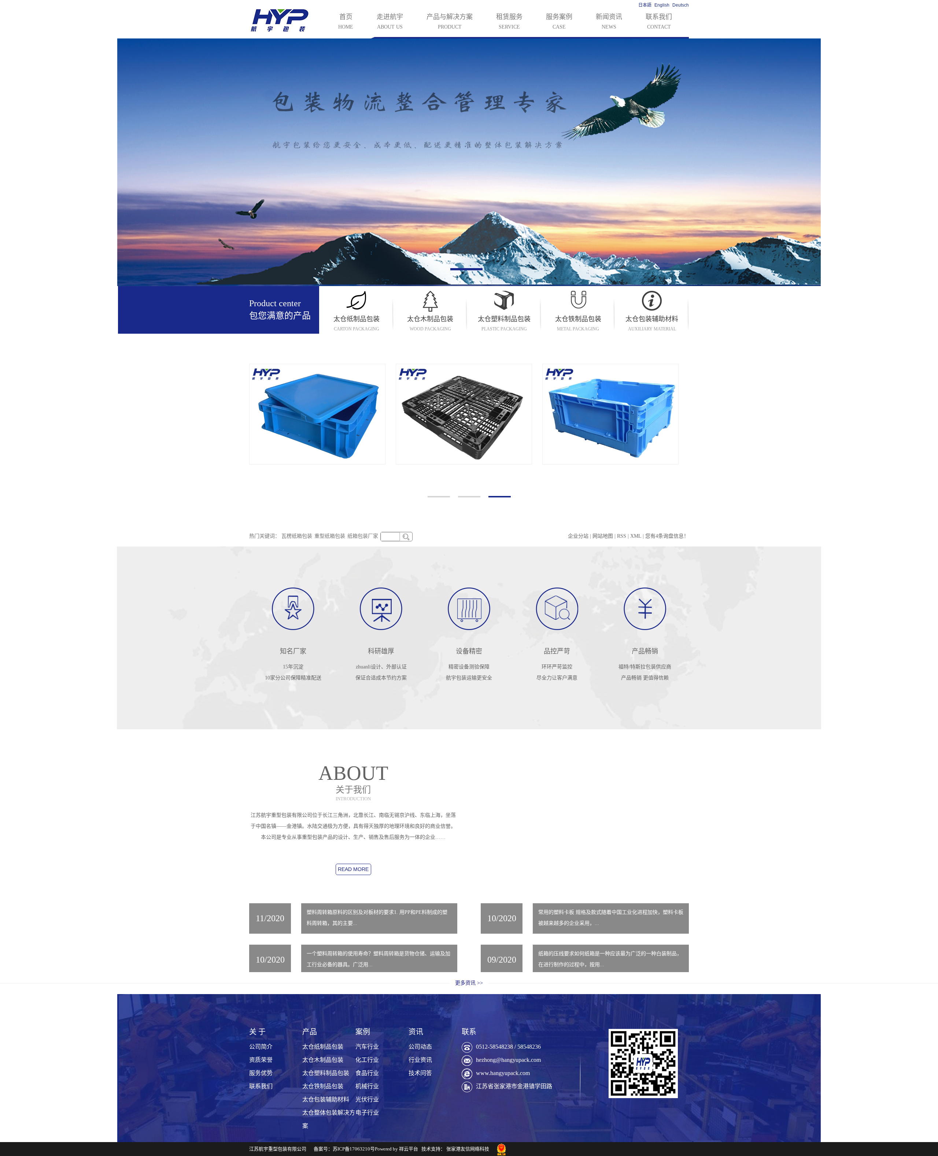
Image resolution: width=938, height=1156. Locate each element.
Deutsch (680, 5)
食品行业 (367, 1073)
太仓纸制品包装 (322, 1047)
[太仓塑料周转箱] (610, 413)
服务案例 (559, 21)
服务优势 (261, 1073)
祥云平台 (408, 1149)
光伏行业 (367, 1099)
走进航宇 (390, 21)
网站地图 (603, 536)
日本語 (644, 5)
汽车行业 (367, 1047)
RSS (621, 536)
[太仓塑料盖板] (317, 413)
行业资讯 (420, 1060)
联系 (469, 1032)
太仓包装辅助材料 (325, 1099)
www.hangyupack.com (503, 1073)
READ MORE (353, 869)
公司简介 (261, 1047)
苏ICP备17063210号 (354, 1149)
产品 (309, 1032)
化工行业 (367, 1060)
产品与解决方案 (449, 21)
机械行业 (367, 1086)
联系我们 (659, 21)
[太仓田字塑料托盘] (464, 413)
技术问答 (420, 1073)
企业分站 (578, 536)
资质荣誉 (261, 1060)
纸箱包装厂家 (362, 536)
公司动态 (420, 1047)
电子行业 (367, 1112)
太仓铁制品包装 (322, 1086)
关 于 (257, 1032)
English (661, 5)
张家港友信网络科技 (467, 1149)
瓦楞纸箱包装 (296, 536)
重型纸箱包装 (329, 536)
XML (635, 536)
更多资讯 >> (469, 983)
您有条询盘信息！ (667, 536)
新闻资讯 (609, 21)
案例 (362, 1032)
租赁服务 (509, 21)
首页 (345, 21)
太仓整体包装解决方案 (328, 1119)
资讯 (416, 1032)
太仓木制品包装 (322, 1060)
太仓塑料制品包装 (325, 1073)
